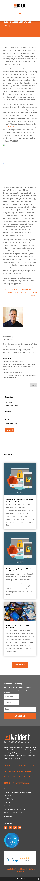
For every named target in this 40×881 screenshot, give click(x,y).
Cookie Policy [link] (30, 869)
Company (8, 411)
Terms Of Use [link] (20, 869)
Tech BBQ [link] (6, 369)
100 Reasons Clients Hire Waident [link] (15, 813)
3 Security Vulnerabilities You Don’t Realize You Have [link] (19, 500)
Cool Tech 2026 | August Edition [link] (13, 361)
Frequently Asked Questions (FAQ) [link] (15, 809)
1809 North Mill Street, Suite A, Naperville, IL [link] (18, 777)
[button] (20, 12)
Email (7, 420)
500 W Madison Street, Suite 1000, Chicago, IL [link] (19, 766)
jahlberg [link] (7, 26)
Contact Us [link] (7, 789)
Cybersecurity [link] (8, 799)
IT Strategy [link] (7, 802)
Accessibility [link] (8, 816)
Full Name (8, 402)
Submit (9, 430)
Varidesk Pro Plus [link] (9, 127)
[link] (20, 7)
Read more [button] (20, 664)
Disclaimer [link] (20, 872)
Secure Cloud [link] (8, 806)
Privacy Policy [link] (9, 869)
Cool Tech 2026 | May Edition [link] (12, 372)
